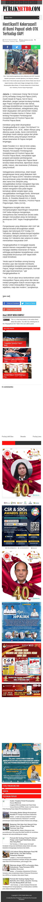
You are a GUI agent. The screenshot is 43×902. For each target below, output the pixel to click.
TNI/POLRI (22, 41)
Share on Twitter (30, 303)
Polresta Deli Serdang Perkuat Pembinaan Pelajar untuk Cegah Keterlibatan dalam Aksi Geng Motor (23, 840)
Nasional (12, 41)
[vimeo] (17, 2)
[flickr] (21, 2)
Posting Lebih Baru (7, 436)
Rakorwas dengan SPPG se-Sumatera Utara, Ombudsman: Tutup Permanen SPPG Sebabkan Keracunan (24, 867)
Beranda (23, 436)
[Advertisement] (21, 720)
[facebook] (8, 2)
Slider (16, 41)
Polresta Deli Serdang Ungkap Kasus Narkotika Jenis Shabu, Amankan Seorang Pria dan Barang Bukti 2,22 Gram (23, 880)
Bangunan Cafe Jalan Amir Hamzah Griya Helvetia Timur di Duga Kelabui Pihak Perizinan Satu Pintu (23, 826)
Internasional (6, 41)
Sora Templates (17, 898)
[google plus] (35, 2)
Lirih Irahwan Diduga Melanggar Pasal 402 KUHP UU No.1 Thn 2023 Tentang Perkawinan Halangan (23, 853)
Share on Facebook (13, 303)
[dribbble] (26, 2)
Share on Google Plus (13, 309)
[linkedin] (31, 2)
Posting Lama (37, 436)
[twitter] (12, 2)
